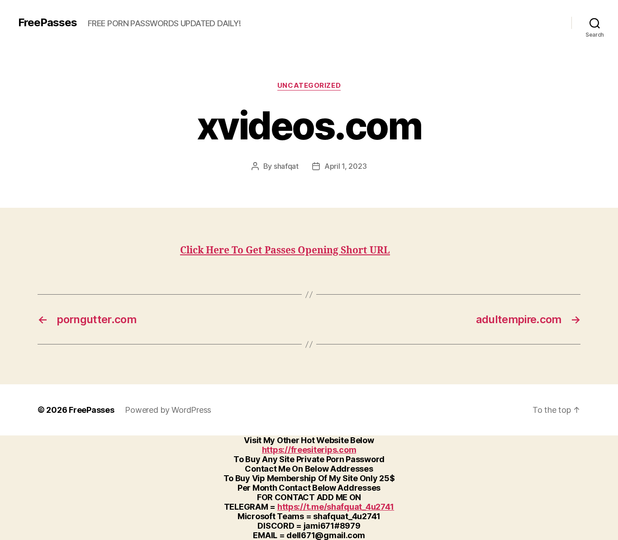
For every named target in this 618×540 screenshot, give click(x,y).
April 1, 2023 (345, 166)
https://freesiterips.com (309, 449)
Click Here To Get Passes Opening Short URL (285, 250)
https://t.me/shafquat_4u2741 (335, 506)
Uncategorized (309, 85)
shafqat (286, 166)
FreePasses (47, 22)
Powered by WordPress (168, 410)
